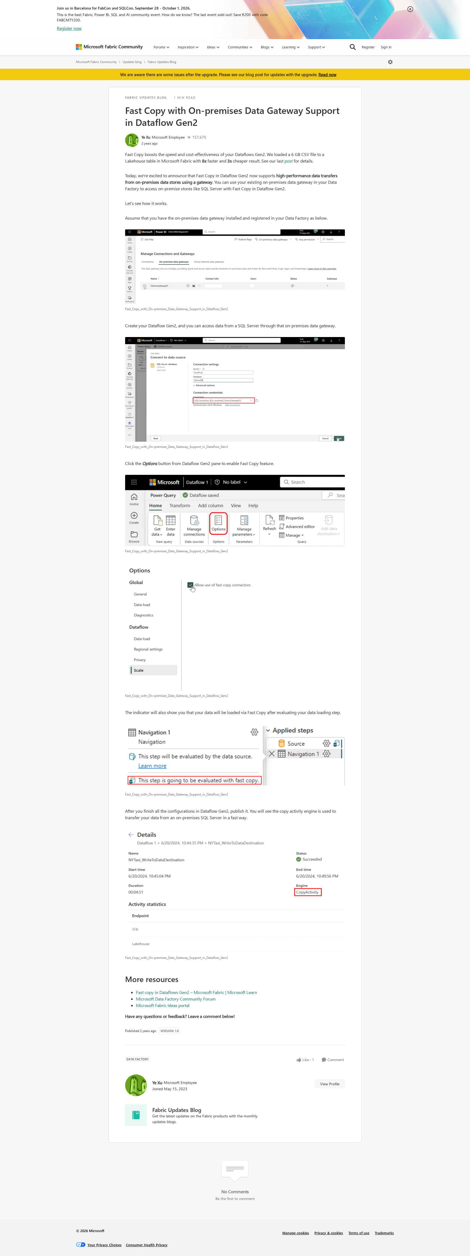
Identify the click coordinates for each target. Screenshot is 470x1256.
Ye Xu (145, 137)
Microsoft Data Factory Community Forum (176, 999)
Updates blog (132, 62)
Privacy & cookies (328, 1232)
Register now (69, 28)
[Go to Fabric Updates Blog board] (136, 1115)
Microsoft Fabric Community (96, 62)
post (289, 161)
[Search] (353, 47)
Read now (327, 74)
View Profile (329, 1083)
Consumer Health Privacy (147, 1244)
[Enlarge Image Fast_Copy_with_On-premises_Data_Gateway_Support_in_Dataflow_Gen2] (235, 266)
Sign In (386, 47)
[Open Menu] (390, 62)
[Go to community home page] (109, 47)
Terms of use (358, 1232)
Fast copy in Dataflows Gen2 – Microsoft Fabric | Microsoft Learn (196, 992)
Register (368, 47)
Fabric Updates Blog (162, 62)
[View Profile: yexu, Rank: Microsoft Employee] (132, 140)
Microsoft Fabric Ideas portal (163, 1005)
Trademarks (384, 1232)
